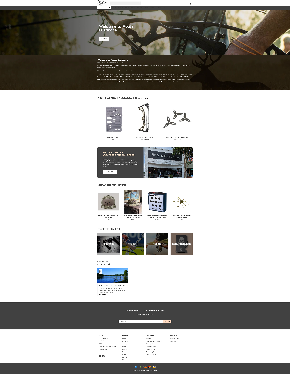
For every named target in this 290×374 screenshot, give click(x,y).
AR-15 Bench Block (112, 137)
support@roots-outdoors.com (107, 346)
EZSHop (155, 370)
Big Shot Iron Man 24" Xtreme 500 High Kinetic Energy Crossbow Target (157, 217)
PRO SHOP (120, 8)
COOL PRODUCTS (174, 233)
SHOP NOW (104, 40)
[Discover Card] (145, 367)
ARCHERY (127, 8)
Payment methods (151, 346)
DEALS (164, 8)
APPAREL (152, 8)
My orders (173, 341)
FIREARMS (139, 8)
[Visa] (154, 367)
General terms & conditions (154, 341)
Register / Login (174, 339)
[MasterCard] (149, 367)
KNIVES (146, 8)
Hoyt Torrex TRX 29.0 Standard (145, 137)
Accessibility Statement (152, 352)
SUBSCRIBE (167, 321)
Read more (102, 294)
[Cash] (140, 367)
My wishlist (173, 344)
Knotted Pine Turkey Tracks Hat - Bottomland (108, 216)
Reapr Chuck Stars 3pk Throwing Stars (177, 137)
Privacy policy (150, 344)
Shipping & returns (151, 349)
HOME (114, 8)
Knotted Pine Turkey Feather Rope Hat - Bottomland (133, 216)
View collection (142, 98)
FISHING (133, 8)
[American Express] (136, 367)
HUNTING (158, 8)
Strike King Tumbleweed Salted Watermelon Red (181, 216)
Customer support (151, 354)
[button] (1, 32)
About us (148, 339)
